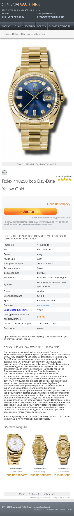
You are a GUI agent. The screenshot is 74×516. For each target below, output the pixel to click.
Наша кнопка (52, 509)
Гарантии (41, 26)
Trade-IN (65, 26)
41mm (22, 493)
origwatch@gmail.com (50, 16)
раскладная (43, 305)
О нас (18, 26)
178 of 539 (34, 493)
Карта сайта (39, 509)
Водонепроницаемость (15, 309)
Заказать (30, 211)
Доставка (29, 26)
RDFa (70, 509)
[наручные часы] (24, 7)
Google (62, 509)
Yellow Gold (49, 493)
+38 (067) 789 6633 (13, 16)
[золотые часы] (4, 172)
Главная (5, 26)
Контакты (53, 26)
